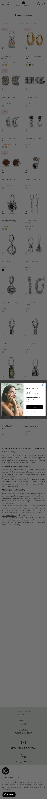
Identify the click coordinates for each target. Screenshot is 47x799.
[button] (4, 794)
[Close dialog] (43, 385)
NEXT (34, 407)
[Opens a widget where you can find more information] (9, 795)
